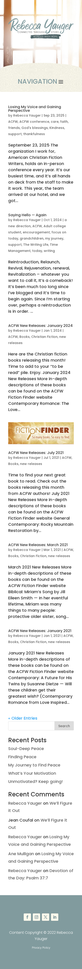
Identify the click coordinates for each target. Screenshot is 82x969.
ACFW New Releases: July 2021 (36, 452)
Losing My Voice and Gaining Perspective (34, 108)
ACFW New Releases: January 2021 (39, 630)
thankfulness (34, 134)
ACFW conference (34, 121)
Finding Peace (22, 757)
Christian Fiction (44, 336)
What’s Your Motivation (32, 773)
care (55, 121)
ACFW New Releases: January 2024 (40, 325)
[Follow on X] (45, 917)
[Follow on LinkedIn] (54, 917)
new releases (31, 464)
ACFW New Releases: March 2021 (38, 544)
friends (14, 127)
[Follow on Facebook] (27, 917)
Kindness (56, 127)
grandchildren (32, 238)
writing (49, 250)
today (37, 250)
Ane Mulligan (21, 854)
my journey (54, 238)
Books (24, 336)
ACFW (13, 121)
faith (64, 121)
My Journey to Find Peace (34, 765)
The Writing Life (35, 244)
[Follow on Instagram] (36, 917)
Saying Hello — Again (27, 215)
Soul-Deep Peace (26, 748)
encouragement (36, 232)
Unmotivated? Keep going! (35, 781)
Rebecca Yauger (27, 115)
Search (64, 726)
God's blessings (34, 127)
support (15, 134)
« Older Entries (22, 718)
